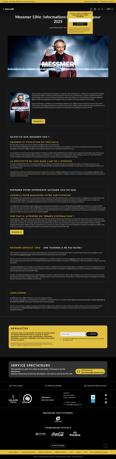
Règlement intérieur (60, 452)
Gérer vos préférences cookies (98, 452)
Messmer (72, 259)
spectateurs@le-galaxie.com (92, 372)
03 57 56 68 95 (86, 370)
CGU (71, 452)
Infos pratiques (47, 400)
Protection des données (28, 452)
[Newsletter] (91, 9)
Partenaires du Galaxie (106, 1)
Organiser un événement (91, 1)
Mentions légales (13, 452)
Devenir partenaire (58, 445)
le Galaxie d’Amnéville (25, 254)
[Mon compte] (102, 9)
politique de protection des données (76, 32)
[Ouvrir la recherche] (98, 9)
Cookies (78, 452)
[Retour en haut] (105, 446)
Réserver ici (38, 121)
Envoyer (80, 24)
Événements (46, 397)
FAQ (85, 452)
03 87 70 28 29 (71, 402)
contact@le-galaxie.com (74, 404)
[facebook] (105, 395)
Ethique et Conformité (45, 452)
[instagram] (105, 398)
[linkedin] (105, 402)
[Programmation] (95, 9)
